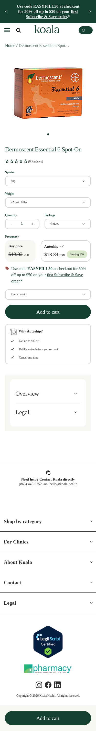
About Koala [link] (18, 562)
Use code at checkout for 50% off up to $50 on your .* (48, 11)
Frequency (12, 236)
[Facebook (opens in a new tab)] (48, 684)
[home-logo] (46, 30)
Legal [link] (10, 603)
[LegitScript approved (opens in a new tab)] (48, 642)
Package (50, 215)
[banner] (48, 11)
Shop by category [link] (23, 521)
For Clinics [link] (16, 542)
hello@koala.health (63, 484)
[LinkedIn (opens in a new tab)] (57, 684)
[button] (7, 30)
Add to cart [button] (48, 312)
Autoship (51, 246)
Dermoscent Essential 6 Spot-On (44, 45)
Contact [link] (12, 582)
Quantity (11, 215)
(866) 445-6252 (30, 484)
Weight (9, 194)
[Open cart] (86, 30)
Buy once (15, 246)
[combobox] (48, 181)
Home (10, 45)
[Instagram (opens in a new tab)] (39, 684)
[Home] (46, 30)
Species (10, 172)
